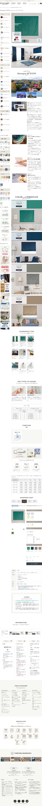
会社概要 (23, 698)
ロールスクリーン (4, 91)
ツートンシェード (6, 81)
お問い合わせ (24, 697)
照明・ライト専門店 (35, 706)
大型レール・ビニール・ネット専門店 (36, 708)
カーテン (2, 14)
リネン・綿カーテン (5, 28)
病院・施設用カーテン (5, 704)
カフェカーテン (19, 501)
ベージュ (40, 551)
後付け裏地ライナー (5, 115)
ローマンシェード (24, 501)
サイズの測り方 (14, 692)
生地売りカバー (34, 501)
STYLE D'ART (20, 803)
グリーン (28, 551)
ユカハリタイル (34, 782)
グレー (36, 551)
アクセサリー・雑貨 (4, 111)
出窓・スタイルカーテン (5, 38)
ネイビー (32, 551)
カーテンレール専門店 (36, 692)
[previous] (12, 529)
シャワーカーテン (6, 56)
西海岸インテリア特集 (15, 700)
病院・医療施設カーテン (5, 49)
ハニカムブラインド (5, 102)
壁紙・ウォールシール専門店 (36, 704)
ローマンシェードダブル (5, 72)
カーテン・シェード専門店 (36, 695)
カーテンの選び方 (15, 695)
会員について (24, 703)
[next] (23, 529)
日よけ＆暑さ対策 (15, 698)
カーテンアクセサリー (5, 125)
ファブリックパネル (5, 131)
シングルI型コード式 (28, 517)
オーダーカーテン (13, 501)
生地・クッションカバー (6, 711)
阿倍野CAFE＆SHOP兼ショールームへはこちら (13, 775)
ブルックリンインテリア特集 (16, 702)
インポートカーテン (5, 33)
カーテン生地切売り (5, 120)
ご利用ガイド (24, 692)
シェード (3, 707)
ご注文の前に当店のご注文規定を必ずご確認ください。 (27, 600)
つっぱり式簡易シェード (5, 77)
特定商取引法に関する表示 (26, 701)
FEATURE (19, 3)
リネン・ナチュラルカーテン (6, 698)
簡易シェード (29, 501)
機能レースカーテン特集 (16, 697)
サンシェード (5, 88)
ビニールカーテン (6, 53)
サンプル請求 (24, 695)
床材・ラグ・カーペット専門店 (36, 701)
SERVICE (25, 3)
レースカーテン (5, 20)
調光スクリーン (5, 97)
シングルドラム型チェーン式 (32, 517)
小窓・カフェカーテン (5, 44)
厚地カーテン (5, 17)
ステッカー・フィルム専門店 (36, 698)
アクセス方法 (14, 774)
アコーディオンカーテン (5, 61)
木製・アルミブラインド (5, 107)
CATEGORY (13, 3)
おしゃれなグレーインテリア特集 (16, 705)
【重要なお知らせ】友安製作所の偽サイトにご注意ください (21, 726)
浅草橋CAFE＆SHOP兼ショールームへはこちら (28, 775)
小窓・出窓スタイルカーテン (6, 701)
